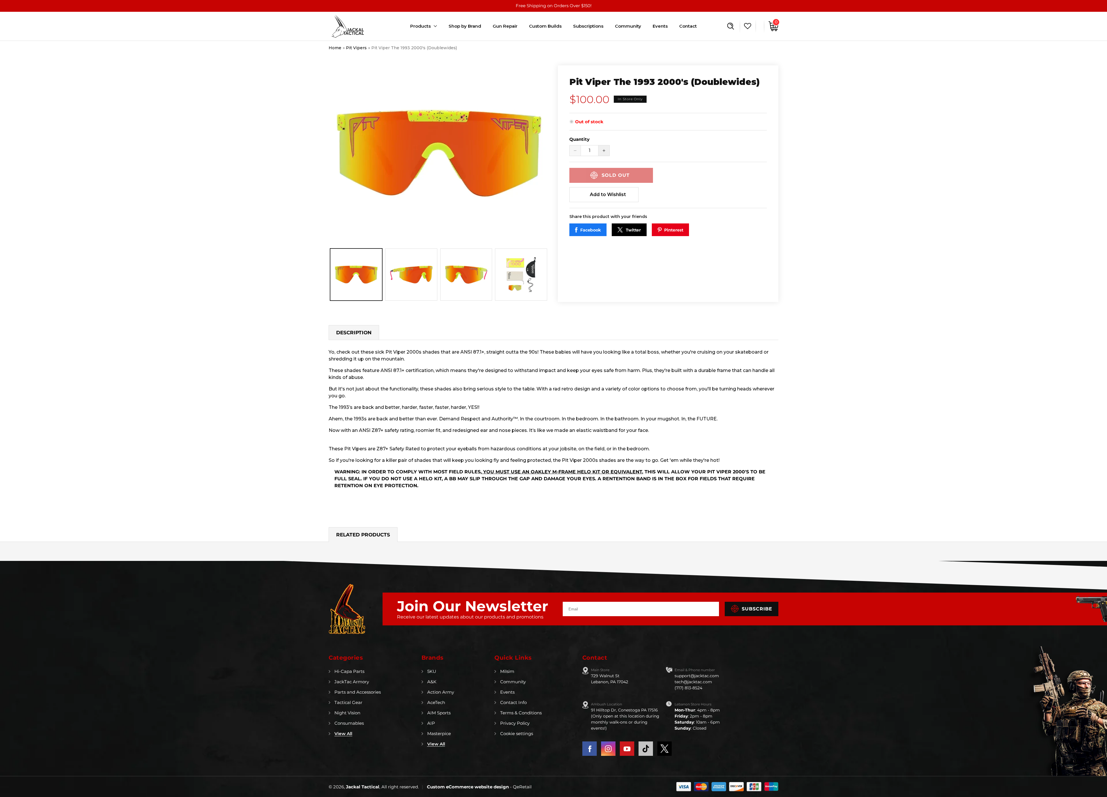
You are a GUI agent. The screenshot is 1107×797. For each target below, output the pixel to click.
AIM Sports (439, 713)
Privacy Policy (515, 723)
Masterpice (439, 733)
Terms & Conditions (521, 713)
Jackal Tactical (362, 787)
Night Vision (347, 713)
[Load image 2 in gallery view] (411, 274)
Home (335, 47)
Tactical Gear (348, 702)
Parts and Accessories (357, 692)
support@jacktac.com (697, 675)
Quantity (579, 139)
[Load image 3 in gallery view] (466, 274)
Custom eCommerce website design (468, 787)
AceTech (436, 702)
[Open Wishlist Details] (746, 26)
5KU (431, 671)
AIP (431, 723)
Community (513, 681)
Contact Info (513, 702)
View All (343, 733)
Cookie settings (516, 733)
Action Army (440, 692)
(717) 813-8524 (688, 687)
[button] (730, 26)
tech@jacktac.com (693, 681)
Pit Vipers (356, 47)
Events (507, 692)
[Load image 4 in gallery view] (521, 274)
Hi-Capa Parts (349, 671)
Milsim (507, 671)
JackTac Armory (351, 681)
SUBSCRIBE (757, 609)
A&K (431, 681)
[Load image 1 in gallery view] (356, 274)
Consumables (349, 723)
